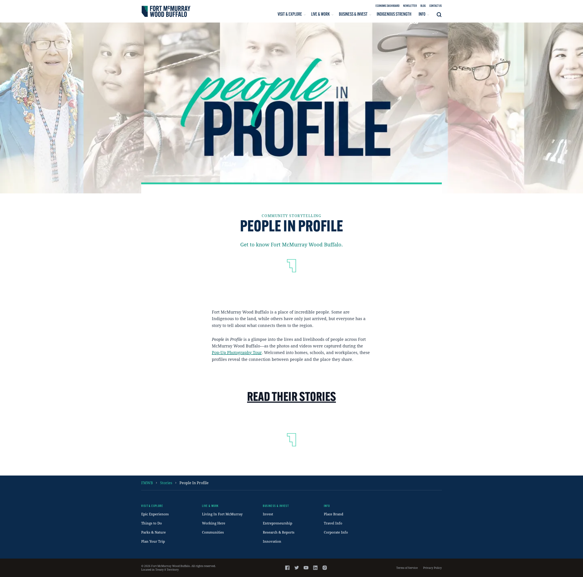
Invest (268, 514)
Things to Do (151, 523)
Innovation (272, 541)
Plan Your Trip (153, 541)
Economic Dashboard (387, 6)
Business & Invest (276, 506)
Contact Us (435, 6)
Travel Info (333, 523)
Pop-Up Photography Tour (237, 352)
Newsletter (410, 6)
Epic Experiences (155, 514)
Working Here (213, 523)
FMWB (147, 482)
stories (166, 482)
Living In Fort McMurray (222, 514)
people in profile (194, 482)
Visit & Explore (152, 506)
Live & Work (210, 506)
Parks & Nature (153, 532)
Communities (213, 532)
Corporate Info (336, 532)
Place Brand (333, 514)
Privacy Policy (432, 567)
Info (327, 506)
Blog (423, 6)
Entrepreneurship (277, 523)
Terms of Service (407, 567)
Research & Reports (278, 532)
